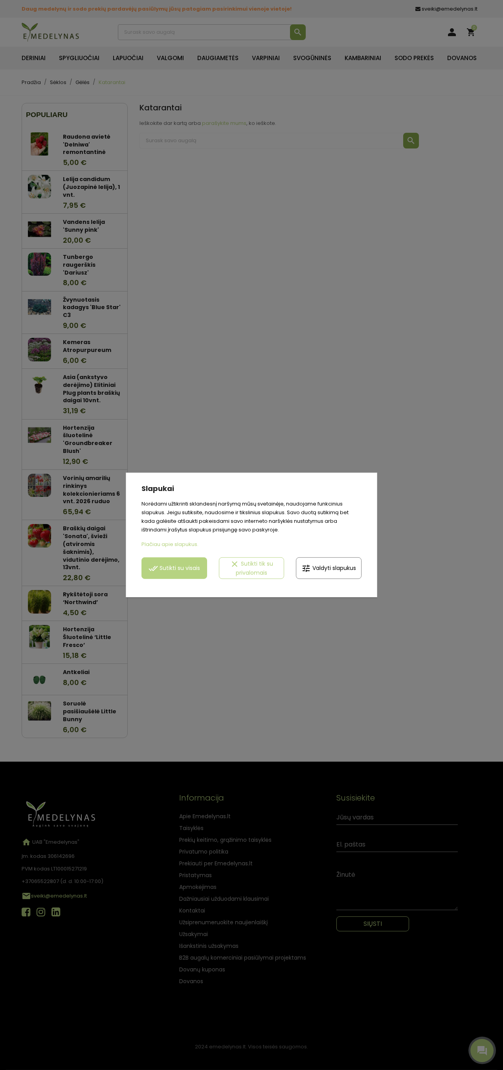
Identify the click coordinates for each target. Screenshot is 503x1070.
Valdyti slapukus (328, 568)
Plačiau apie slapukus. (169, 544)
